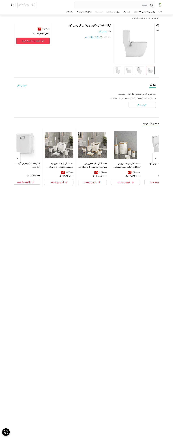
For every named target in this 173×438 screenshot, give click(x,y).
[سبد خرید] (12, 5)
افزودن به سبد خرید (31, 41)
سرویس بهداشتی (138, 18)
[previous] (156, 157)
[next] (17, 157)
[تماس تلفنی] (6, 432)
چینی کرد (103, 31)
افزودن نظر (22, 85)
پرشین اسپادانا (154, 18)
